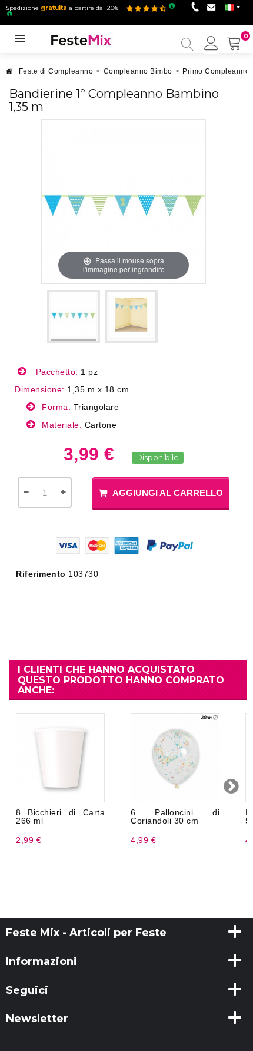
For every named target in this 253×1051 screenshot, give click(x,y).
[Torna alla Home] (9, 74)
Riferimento (41, 574)
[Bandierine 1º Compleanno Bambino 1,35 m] (73, 316)
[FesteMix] (81, 39)
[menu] (211, 44)
